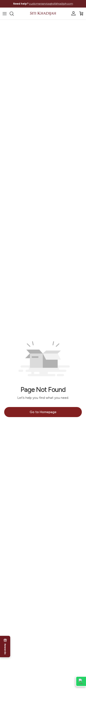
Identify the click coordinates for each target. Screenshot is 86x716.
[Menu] (4, 13)
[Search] (13, 13)
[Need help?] (81, 681)
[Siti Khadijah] (43, 13)
